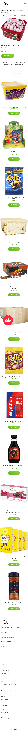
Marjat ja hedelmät (6, 676)
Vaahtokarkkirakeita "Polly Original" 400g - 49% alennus (14, 198)
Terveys (3, 696)
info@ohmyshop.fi (6, 641)
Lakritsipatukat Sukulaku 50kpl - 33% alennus (14, 287)
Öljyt (2, 682)
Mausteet (3, 679)
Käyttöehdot (4, 715)
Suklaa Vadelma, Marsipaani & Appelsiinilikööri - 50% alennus (14, 511)
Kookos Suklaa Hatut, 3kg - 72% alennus (14, 333)
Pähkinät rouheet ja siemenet (9, 684)
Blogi (2, 709)
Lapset (3, 661)
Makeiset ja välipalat (6, 670)
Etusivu (3, 15)
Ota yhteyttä (4, 712)
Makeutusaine (5, 673)
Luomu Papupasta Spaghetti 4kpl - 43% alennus (14, 557)
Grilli (2, 653)
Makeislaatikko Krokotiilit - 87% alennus (14, 243)
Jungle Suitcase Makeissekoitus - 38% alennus (14, 152)
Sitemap (3, 720)
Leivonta (3, 667)
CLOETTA (17, 45)
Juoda (3, 656)
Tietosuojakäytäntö (6, 718)
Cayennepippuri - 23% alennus (14, 602)
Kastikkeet (4, 658)
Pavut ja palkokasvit (6, 690)
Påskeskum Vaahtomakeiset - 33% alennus (14, 107)
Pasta (2, 687)
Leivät (2, 664)
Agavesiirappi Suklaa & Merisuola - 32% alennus (14, 466)
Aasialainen (4, 650)
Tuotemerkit (11, 45)
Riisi (2, 693)
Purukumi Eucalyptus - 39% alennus (14, 421)
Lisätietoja (7, 56)
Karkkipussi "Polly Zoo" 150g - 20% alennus (14, 377)
